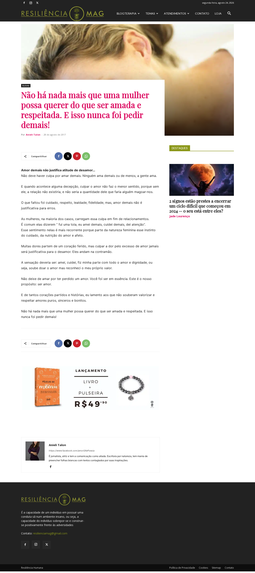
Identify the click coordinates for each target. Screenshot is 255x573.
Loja (218, 13)
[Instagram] (31, 3)
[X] (37, 3)
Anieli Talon (33, 134)
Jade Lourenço (179, 216)
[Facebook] (24, 3)
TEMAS (150, 13)
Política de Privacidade (182, 567)
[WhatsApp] (86, 156)
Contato (202, 13)
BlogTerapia (126, 13)
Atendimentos (175, 13)
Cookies (203, 567)
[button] (229, 14)
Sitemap (216, 567)
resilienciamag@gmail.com (50, 533)
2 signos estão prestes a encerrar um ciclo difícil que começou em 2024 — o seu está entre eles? (200, 205)
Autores (25, 85)
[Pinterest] (77, 156)
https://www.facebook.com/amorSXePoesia (71, 450)
